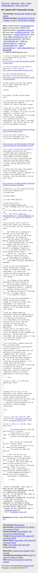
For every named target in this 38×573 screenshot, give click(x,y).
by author (20, 557)
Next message (22, 18)
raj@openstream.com (21, 34)
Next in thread (23, 20)
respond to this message (21, 551)
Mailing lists (15, 3)
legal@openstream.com (12, 510)
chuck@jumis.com (27, 26)
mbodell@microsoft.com (25, 30)
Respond (28, 14)
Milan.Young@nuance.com (17, 37)
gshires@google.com (11, 41)
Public (23, 3)
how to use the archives (15, 560)
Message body (19, 14)
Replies (31, 20)
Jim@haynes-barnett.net (12, 39)
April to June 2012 (22, 5)
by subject (12, 557)
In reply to (14, 20)
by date (30, 555)
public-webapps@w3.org (25, 48)
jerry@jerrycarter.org (22, 32)
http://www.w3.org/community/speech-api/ (18, 70)
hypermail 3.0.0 (28, 566)
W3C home (5, 3)
